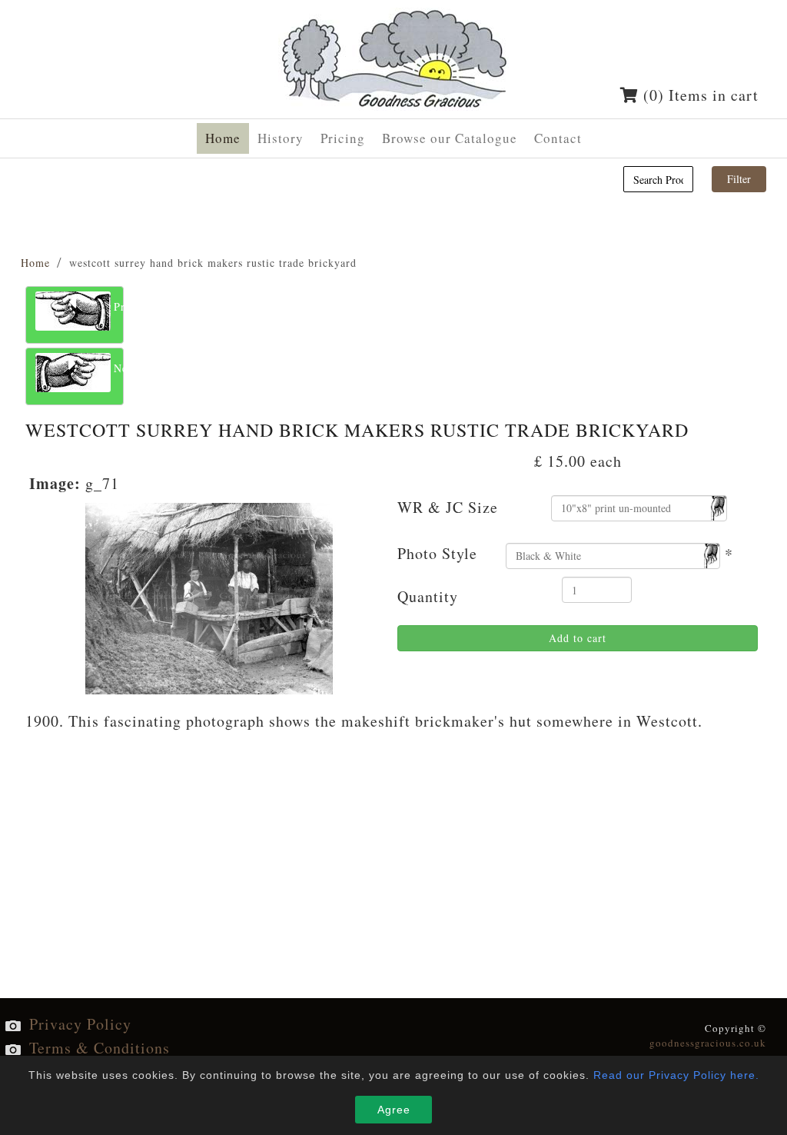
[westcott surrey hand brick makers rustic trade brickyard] (209, 596)
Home (35, 262)
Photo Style (437, 553)
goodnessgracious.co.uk (707, 1043)
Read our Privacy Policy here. (676, 1075)
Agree (393, 1109)
